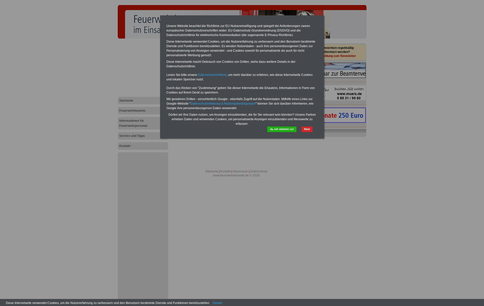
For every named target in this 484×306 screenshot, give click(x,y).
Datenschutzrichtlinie (212, 75)
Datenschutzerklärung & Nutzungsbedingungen (223, 103)
